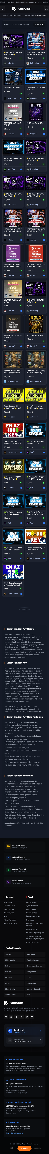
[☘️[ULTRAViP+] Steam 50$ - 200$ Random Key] (35, 501)
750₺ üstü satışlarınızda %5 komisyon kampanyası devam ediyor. (24, 2)
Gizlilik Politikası (31, 913)
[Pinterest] (27, 1017)
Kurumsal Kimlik (9, 906)
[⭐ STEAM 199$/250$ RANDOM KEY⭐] (13, 466)
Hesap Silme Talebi (10, 923)
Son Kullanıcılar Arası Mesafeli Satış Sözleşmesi (35, 937)
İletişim (6, 916)
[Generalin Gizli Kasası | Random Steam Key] (35, 359)
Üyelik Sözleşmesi (32, 942)
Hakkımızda (8, 902)
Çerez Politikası (31, 909)
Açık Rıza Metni (31, 902)
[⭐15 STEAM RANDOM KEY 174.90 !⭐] (13, 41)
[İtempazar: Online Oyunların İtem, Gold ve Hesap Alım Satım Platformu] (21, 9)
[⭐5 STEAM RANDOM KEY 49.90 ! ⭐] (35, 147)
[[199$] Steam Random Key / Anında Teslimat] (13, 430)
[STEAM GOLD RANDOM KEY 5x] (13, 324)
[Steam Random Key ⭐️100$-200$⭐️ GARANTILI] (13, 395)
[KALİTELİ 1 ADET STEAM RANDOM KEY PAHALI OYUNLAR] (35, 253)
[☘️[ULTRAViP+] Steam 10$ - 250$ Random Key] (13, 536)
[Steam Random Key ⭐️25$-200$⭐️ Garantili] (35, 395)
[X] (21, 1017)
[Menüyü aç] (2, 8)
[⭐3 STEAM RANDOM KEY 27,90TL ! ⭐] (35, 183)
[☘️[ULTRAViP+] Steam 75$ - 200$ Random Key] (35, 466)
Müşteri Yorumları (10, 920)
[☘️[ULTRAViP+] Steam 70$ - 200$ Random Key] (13, 501)
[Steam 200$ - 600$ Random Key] (13, 147)
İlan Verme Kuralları (33, 916)
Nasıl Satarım (23, 25)
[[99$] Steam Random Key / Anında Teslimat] (13, 572)
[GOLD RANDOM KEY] (35, 324)
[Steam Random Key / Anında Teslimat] (35, 536)
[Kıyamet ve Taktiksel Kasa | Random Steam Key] (13, 359)
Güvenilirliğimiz (9, 913)
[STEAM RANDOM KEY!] (13, 76)
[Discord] (6, 1017)
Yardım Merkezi (9, 909)
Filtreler (25, 1148)
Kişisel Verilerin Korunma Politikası (34, 925)
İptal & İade (30, 920)
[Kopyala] (40, 1040)
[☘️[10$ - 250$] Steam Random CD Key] (35, 430)
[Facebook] (16, 1017)
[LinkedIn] (32, 1017)
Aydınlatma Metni (32, 906)
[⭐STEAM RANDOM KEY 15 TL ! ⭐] (35, 289)
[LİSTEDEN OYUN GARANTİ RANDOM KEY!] (35, 41)
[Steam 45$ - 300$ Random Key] (35, 76)
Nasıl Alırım (9, 25)
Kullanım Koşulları (32, 929)
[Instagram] (11, 1017)
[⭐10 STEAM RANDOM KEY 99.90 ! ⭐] (13, 183)
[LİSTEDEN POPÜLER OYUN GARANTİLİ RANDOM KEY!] (13, 218)
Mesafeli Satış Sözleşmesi (35, 933)
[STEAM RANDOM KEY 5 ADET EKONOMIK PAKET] (13, 253)
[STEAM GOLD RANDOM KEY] (13, 289)
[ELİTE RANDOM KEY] (35, 112)
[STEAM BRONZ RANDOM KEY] (13, 112)
